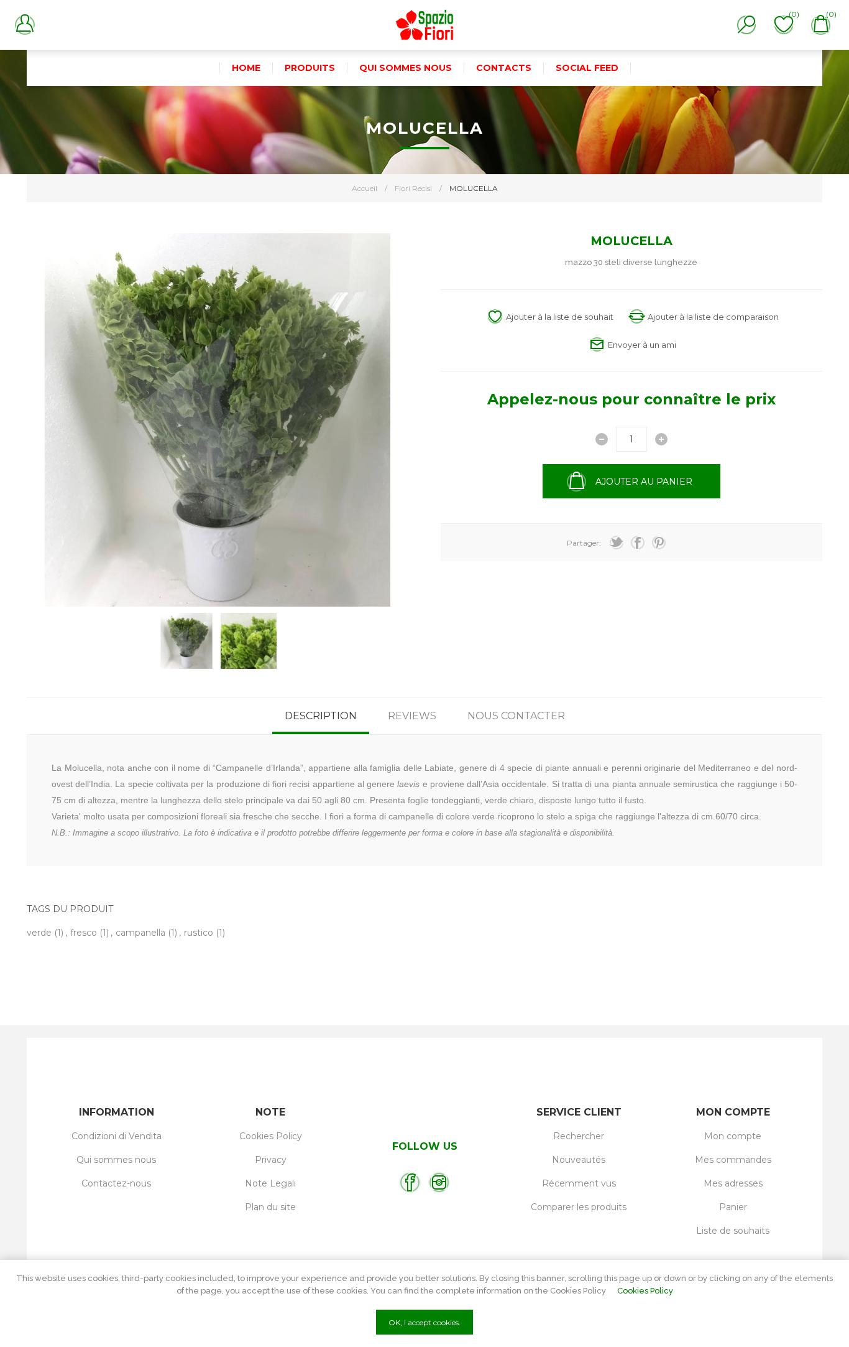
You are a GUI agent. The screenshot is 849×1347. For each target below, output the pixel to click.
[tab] (320, 715)
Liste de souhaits (732, 1230)
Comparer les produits (578, 1207)
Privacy (271, 1159)
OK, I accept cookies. (424, 1322)
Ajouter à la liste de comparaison (713, 317)
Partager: (584, 543)
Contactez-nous (116, 1183)
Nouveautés (578, 1159)
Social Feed (587, 67)
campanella (140, 932)
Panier (733, 1207)
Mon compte (732, 1136)
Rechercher (578, 1136)
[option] (186, 641)
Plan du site (270, 1207)
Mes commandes (733, 1159)
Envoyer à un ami (642, 345)
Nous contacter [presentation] (516, 716)
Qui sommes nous (116, 1159)
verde (39, 932)
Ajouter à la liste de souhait (559, 317)
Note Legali (270, 1183)
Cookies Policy (270, 1136)
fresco (83, 932)
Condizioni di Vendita (116, 1136)
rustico (198, 932)
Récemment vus (579, 1183)
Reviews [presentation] (412, 716)
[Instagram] (439, 1182)
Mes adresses (733, 1183)
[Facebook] (410, 1182)
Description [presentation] (321, 716)
